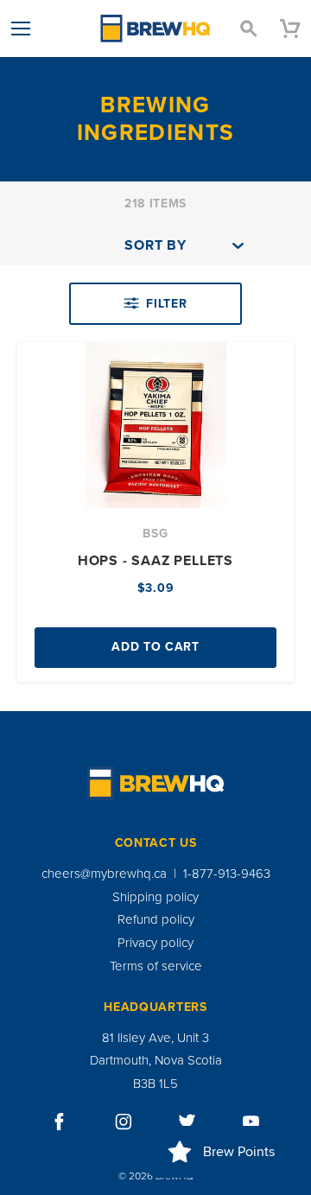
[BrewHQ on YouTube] (251, 1121)
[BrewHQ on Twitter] (187, 1121)
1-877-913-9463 (226, 873)
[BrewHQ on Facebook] (59, 1121)
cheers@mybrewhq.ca (104, 873)
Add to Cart (155, 646)
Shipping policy (155, 897)
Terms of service (156, 966)
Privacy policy (155, 942)
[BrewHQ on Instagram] (123, 1121)
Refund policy (155, 919)
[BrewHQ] (155, 28)
